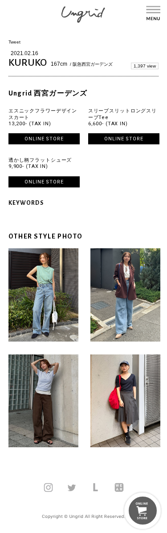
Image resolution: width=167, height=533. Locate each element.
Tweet (14, 42)
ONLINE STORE (44, 139)
